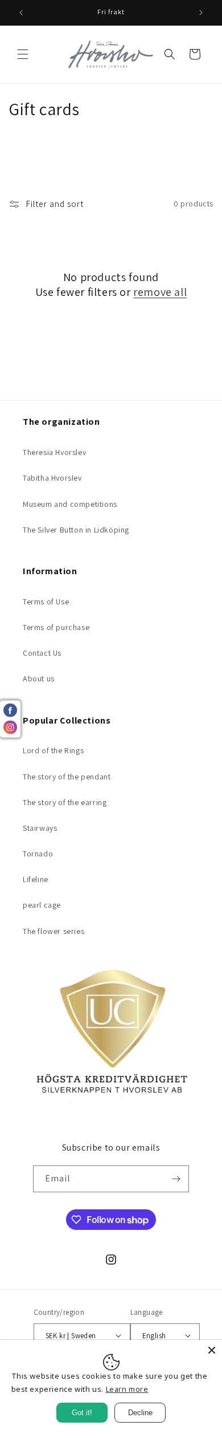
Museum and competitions (70, 504)
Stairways (40, 828)
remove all (160, 292)
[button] (22, 54)
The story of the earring (64, 802)
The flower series (53, 931)
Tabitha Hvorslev (52, 478)
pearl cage (42, 905)
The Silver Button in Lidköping (76, 530)
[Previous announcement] (21, 12)
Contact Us (42, 653)
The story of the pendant (66, 776)
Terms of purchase (56, 627)
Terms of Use (46, 601)
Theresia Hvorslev (54, 452)
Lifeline (35, 879)
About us (39, 678)
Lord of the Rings (53, 750)
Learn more (127, 1389)
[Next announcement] (200, 12)
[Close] (211, 1350)
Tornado (38, 853)
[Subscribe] (175, 1178)
